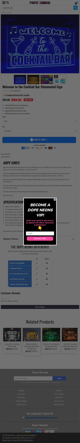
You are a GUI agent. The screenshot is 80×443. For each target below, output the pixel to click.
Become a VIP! (40, 238)
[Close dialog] (55, 200)
